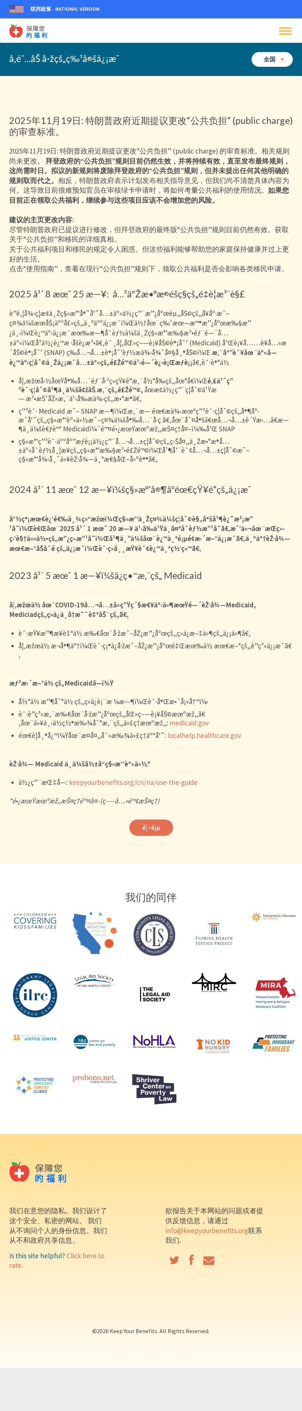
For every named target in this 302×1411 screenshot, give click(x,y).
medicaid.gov (189, 722)
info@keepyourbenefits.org (206, 1230)
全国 (270, 58)
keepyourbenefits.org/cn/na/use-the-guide (133, 782)
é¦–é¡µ (151, 827)
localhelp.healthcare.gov (204, 735)
